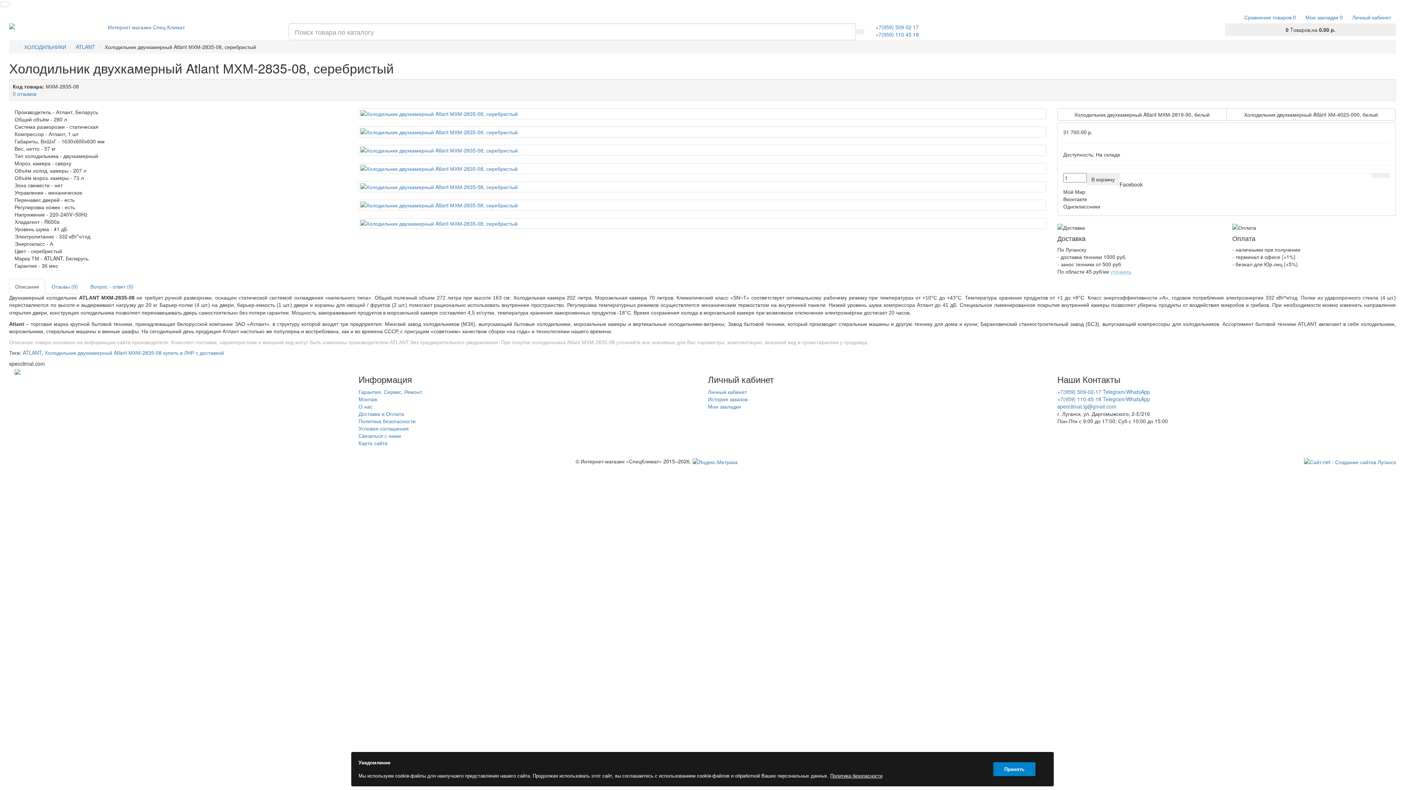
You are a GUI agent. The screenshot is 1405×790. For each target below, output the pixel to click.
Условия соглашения (384, 428)
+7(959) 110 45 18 (897, 34)
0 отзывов (24, 93)
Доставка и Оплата (381, 413)
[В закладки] (1376, 175)
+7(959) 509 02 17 (897, 27)
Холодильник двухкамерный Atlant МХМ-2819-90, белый (1142, 114)
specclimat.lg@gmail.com (1086, 406)
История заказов (728, 399)
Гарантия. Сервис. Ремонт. (391, 391)
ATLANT (32, 352)
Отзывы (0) (65, 286)
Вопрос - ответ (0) (112, 286)
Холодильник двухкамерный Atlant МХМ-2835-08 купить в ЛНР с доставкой (134, 352)
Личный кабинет (727, 391)
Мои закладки (724, 406)
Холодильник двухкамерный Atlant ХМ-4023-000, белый (1311, 114)
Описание (27, 286)
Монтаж (368, 399)
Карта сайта (373, 443)
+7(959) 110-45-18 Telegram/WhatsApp (1103, 399)
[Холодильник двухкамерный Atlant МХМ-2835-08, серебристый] (702, 113)
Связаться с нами (380, 435)
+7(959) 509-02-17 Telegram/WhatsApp (1103, 391)
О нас (365, 406)
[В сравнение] (1385, 175)
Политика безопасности (387, 421)
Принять (1014, 768)
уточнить (1120, 271)
